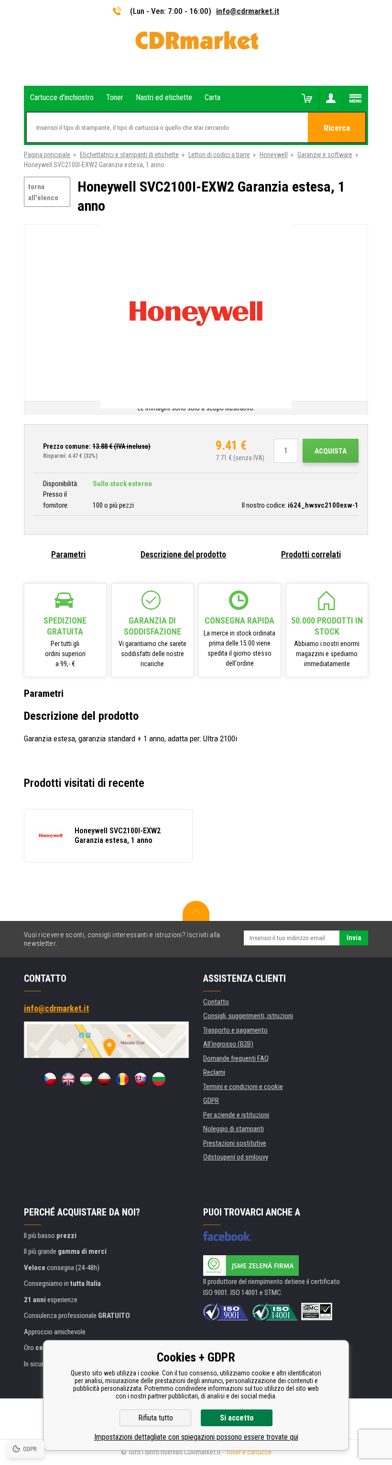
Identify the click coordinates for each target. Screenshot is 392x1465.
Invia (354, 937)
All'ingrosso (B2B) (228, 1044)
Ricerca (337, 128)
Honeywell (274, 155)
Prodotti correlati (311, 554)
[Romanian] (122, 1079)
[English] (68, 1079)
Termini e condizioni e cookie (243, 1086)
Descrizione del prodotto (183, 554)
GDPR (211, 1100)
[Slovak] (140, 1079)
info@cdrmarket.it (247, 11)
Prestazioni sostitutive (234, 1143)
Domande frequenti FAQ (236, 1058)
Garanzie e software (324, 155)
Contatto (216, 1002)
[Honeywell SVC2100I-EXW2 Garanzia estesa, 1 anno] (196, 313)
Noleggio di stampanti (233, 1128)
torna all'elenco (43, 192)
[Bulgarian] (158, 1079)
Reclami (214, 1072)
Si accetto (237, 1417)
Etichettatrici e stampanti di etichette (129, 155)
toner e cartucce (249, 1452)
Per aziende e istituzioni (236, 1115)
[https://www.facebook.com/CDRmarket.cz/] (227, 1236)
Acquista (331, 451)
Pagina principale (47, 155)
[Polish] (104, 1079)
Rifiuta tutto (155, 1417)
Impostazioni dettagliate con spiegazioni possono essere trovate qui (196, 1437)
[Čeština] (49, 1079)
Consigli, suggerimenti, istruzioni (248, 1015)
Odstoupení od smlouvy (235, 1157)
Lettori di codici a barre (219, 155)
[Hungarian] (86, 1079)
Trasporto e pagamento (235, 1030)
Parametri (68, 554)
